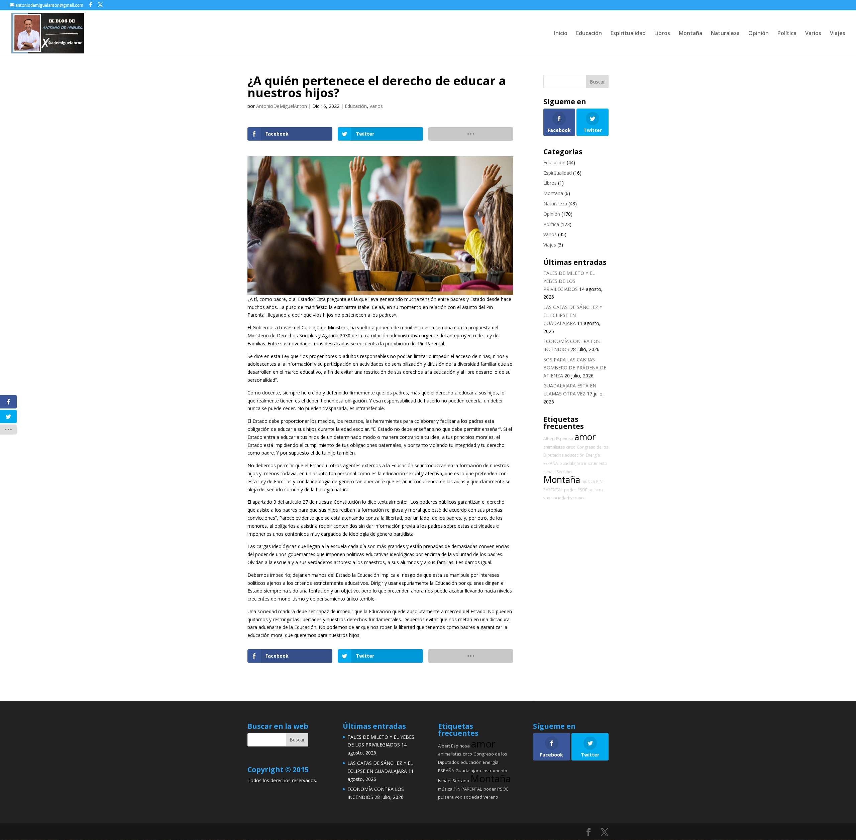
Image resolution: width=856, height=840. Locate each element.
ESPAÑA (550, 463)
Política (786, 34)
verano (577, 498)
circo (570, 447)
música (588, 481)
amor (585, 437)
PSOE (582, 490)
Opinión (758, 34)
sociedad (560, 498)
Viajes (837, 34)
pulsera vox (450, 797)
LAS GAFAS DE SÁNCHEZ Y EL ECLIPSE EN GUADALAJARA (572, 315)
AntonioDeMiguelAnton (281, 106)
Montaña (690, 34)
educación (574, 455)
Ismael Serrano (557, 472)
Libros (662, 34)
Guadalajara (571, 463)
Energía (593, 455)
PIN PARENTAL (468, 789)
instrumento (595, 463)
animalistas (554, 447)
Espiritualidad (628, 34)
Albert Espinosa (558, 439)
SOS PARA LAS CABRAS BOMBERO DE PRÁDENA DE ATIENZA (574, 367)
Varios (813, 34)
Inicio (560, 34)
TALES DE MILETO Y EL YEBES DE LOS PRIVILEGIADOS (569, 281)
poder (570, 490)
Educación (589, 34)
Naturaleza (725, 34)
